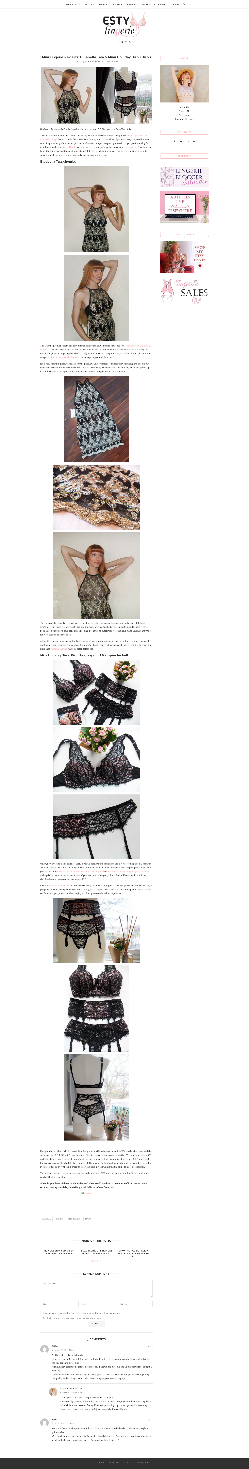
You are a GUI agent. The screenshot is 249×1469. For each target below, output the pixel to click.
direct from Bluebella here (63, 357)
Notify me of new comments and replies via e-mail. (74, 1318)
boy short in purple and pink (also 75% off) (127, 871)
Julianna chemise (59, 648)
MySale (120, 353)
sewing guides (130, 147)
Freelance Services (184, 118)
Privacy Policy (144, 1462)
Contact (128, 1462)
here (78, 875)
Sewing (176, 4)
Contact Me (184, 111)
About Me (184, 107)
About (102, 1462)
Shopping (132, 4)
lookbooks (71, 147)
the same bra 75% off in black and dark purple (78, 871)
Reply (150, 1347)
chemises (60, 1219)
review (88, 1219)
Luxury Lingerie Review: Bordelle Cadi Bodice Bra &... (134, 1254)
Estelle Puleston (92, 61)
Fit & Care (160, 4)
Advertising (184, 115)
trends (92, 147)
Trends (146, 4)
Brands (102, 4)
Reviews (89, 4)
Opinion (117, 4)
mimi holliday (74, 1219)
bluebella (46, 1219)
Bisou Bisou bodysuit (59, 885)
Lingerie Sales (72, 4)
